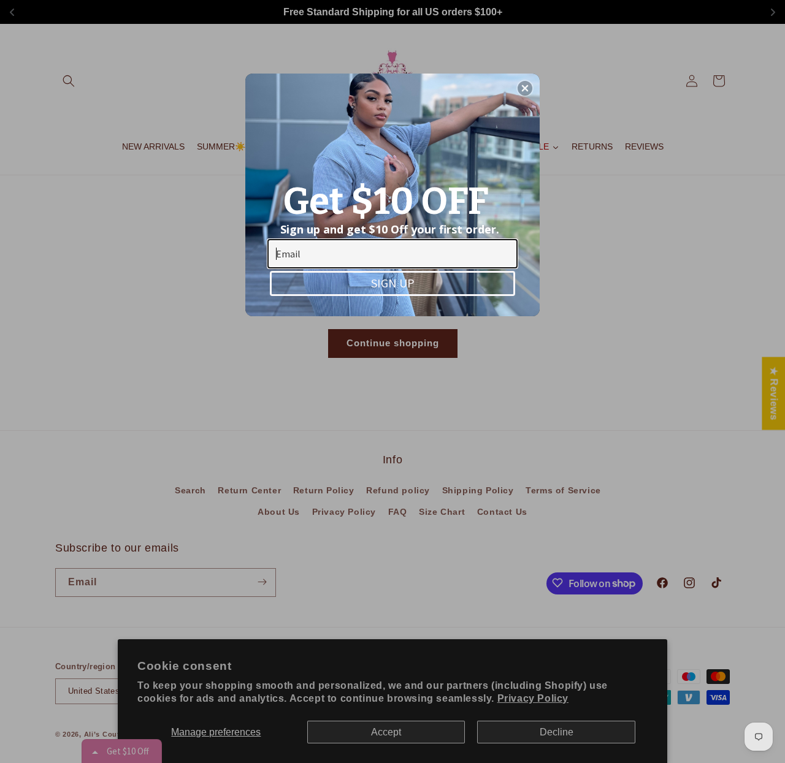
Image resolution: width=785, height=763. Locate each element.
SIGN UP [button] (393, 282)
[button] (525, 88)
